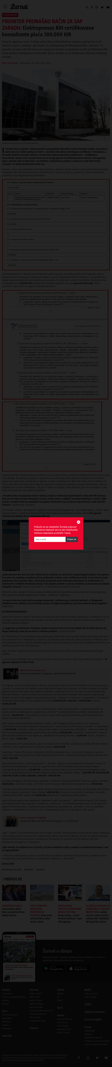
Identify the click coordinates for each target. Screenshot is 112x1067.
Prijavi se (71, 539)
